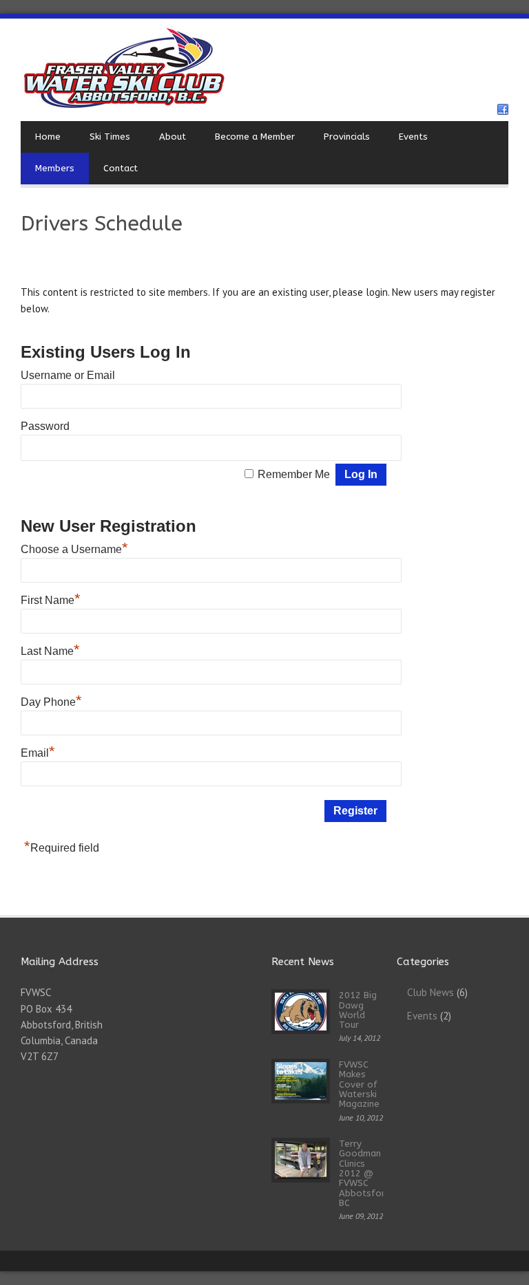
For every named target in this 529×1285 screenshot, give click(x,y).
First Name (51, 600)
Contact (120, 168)
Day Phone (51, 702)
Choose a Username (74, 549)
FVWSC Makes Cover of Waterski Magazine (359, 1084)
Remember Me (294, 474)
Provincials (347, 136)
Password (45, 426)
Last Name (50, 651)
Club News (430, 992)
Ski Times (110, 136)
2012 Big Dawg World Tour (358, 1010)
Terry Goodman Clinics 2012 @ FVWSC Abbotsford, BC (366, 1173)
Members (54, 168)
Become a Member (255, 136)
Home (48, 136)
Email (38, 753)
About (172, 136)
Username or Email (68, 375)
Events (413, 136)
